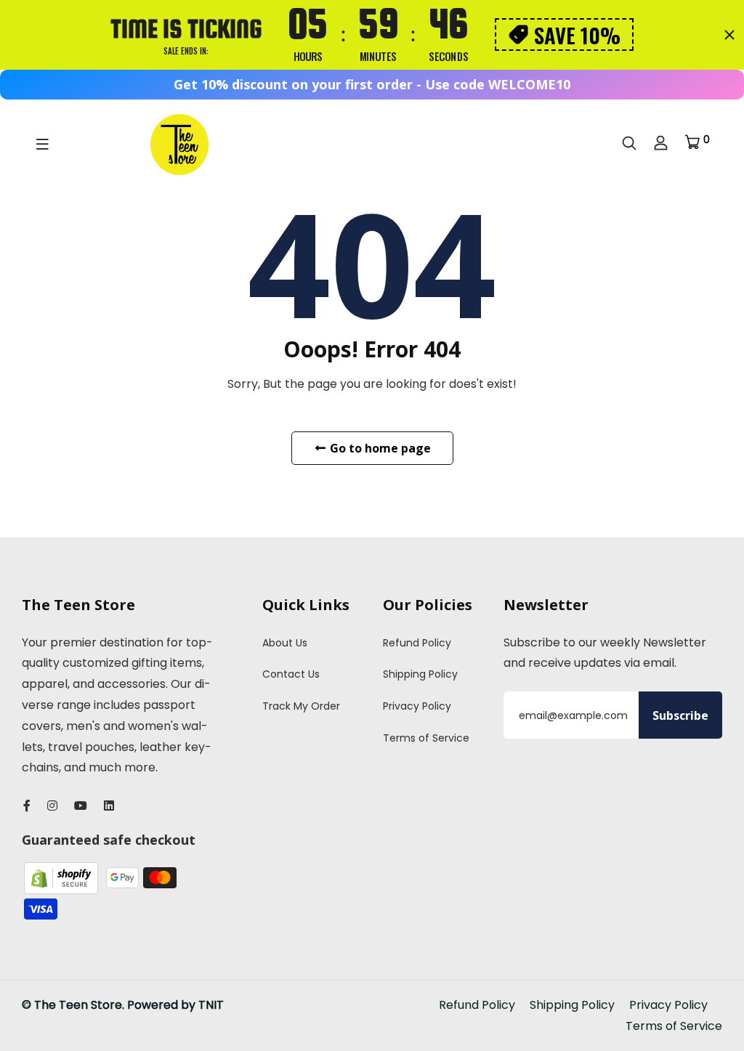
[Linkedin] (109, 806)
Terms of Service (426, 738)
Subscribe (680, 715)
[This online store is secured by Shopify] (62, 877)
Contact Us (291, 674)
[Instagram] (52, 806)
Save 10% (577, 34)
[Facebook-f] (27, 806)
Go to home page (379, 448)
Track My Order (301, 706)
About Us (284, 643)
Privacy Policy (417, 706)
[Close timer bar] (729, 35)
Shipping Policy (420, 674)
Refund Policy (417, 643)
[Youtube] (81, 806)
